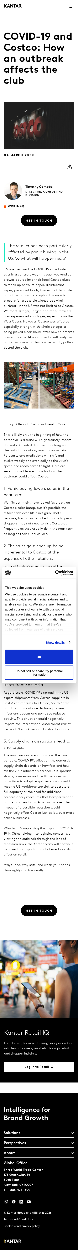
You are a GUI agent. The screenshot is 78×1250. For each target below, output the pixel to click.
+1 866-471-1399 (18, 1190)
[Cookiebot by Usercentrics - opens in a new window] (55, 573)
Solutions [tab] (12, 1133)
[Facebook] (13, 1202)
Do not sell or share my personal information (39, 672)
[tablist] (39, 1171)
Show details (55, 642)
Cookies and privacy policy (22, 1226)
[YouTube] (21, 1202)
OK (39, 657)
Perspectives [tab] (15, 1143)
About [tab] (9, 1153)
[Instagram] (6, 1202)
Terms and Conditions (18, 1219)
